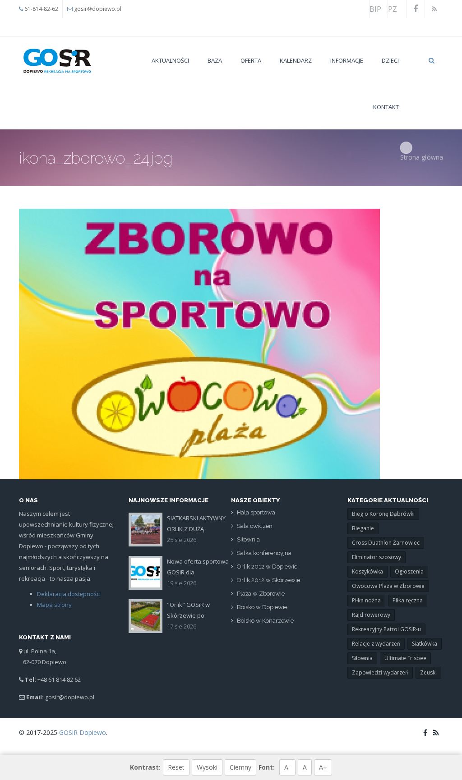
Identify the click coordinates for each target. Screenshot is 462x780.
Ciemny (240, 767)
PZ (392, 9)
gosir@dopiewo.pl (97, 9)
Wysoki (207, 767)
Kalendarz (296, 60)
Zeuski (428, 672)
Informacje (346, 60)
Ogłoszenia (409, 571)
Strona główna (421, 157)
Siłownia (248, 539)
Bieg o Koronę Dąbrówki (383, 514)
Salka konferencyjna (264, 553)
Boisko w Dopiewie (262, 607)
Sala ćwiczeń (255, 526)
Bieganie (363, 528)
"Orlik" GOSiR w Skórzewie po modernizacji (188, 615)
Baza (215, 60)
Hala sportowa (256, 512)
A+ (323, 767)
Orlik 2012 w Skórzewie (268, 580)
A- (287, 767)
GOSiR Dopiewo (82, 732)
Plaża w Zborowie (261, 593)
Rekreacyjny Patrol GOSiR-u (386, 629)
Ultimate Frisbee (405, 658)
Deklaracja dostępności (69, 594)
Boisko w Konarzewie (265, 620)
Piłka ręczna (408, 600)
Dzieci (390, 60)
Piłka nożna (366, 600)
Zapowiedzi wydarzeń (380, 672)
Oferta (250, 60)
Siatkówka (424, 643)
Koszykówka (367, 571)
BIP (375, 9)
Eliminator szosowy (376, 557)
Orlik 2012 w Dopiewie (267, 566)
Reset (176, 767)
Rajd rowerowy (371, 615)
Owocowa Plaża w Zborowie (388, 586)
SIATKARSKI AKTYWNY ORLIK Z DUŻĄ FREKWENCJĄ (196, 529)
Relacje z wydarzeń (376, 643)
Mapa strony (54, 605)
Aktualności (170, 60)
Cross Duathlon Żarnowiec (386, 542)
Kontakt (386, 107)
